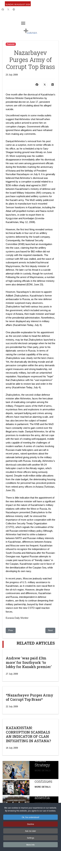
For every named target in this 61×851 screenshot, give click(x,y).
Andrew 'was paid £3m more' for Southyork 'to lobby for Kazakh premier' (29, 662)
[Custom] (14, 9)
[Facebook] (3, 9)
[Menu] (23, 23)
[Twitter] (8, 9)
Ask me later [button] (30, 830)
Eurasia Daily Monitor (17, 617)
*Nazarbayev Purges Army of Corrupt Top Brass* (29, 697)
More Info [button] (30, 844)
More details (43, 770)
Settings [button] (30, 837)
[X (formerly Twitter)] (44, 84)
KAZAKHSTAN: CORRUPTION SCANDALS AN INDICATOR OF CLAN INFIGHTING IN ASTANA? (28, 734)
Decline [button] (30, 824)
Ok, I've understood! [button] (30, 817)
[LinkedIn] (52, 84)
